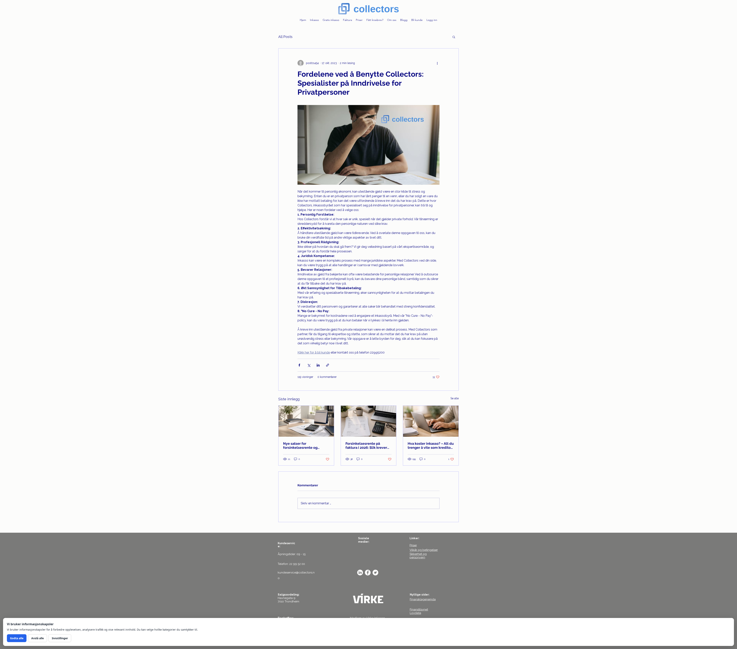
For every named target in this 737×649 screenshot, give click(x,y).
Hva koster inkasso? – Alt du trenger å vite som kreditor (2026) (431, 445)
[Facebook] (368, 572)
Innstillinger (60, 638)
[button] (454, 36)
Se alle (454, 398)
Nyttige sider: (420, 594)
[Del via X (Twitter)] (309, 365)
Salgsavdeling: (288, 594)
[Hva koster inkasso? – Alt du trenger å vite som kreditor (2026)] (431, 421)
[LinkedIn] (360, 572)
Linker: (414, 538)
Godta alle (16, 638)
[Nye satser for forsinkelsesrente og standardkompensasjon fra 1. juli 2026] (306, 421)
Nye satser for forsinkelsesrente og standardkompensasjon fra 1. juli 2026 (305, 445)
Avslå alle (37, 638)
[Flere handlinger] (437, 63)
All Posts (285, 37)
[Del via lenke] (327, 365)
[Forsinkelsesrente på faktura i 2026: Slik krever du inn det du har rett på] (368, 421)
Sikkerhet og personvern (418, 555)
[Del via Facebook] (299, 365)
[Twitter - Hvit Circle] (375, 572)
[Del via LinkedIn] (318, 365)
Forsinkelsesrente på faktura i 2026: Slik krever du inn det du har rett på (366, 445)
